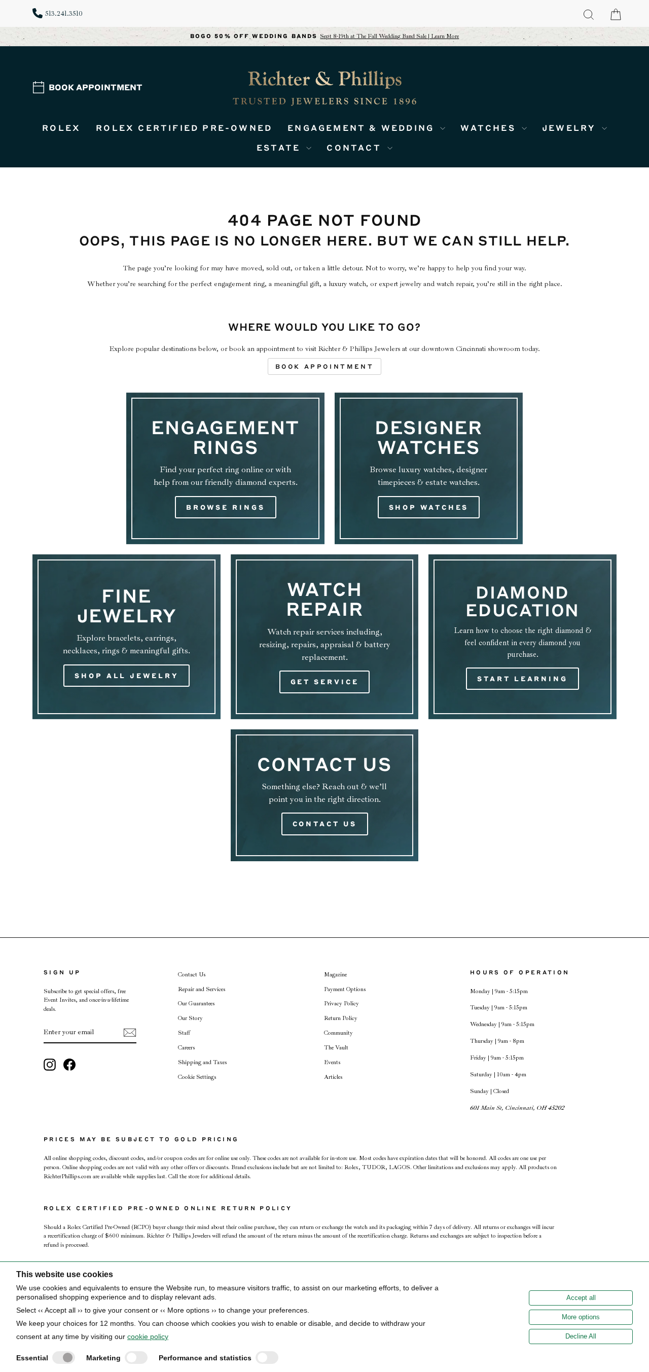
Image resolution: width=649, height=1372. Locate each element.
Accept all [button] (581, 1297)
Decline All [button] (580, 1336)
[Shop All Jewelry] (126, 636)
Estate (280, 147)
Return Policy (340, 1018)
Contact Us (191, 974)
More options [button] (581, 1317)
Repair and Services (201, 989)
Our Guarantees (196, 1003)
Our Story (190, 1018)
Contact (356, 147)
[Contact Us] (325, 795)
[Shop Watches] (429, 468)
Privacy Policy (341, 1003)
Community (338, 1033)
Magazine (335, 974)
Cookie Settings (197, 1077)
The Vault (336, 1047)
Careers (186, 1047)
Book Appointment (95, 87)
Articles (333, 1077)
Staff (184, 1033)
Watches (489, 127)
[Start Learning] (522, 636)
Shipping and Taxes (202, 1062)
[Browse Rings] (225, 468)
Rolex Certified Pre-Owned (184, 127)
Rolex (61, 127)
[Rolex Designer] (578, 69)
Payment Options (345, 989)
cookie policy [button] (147, 1336)
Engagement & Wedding (362, 127)
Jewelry (570, 127)
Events (332, 1062)
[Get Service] (325, 636)
